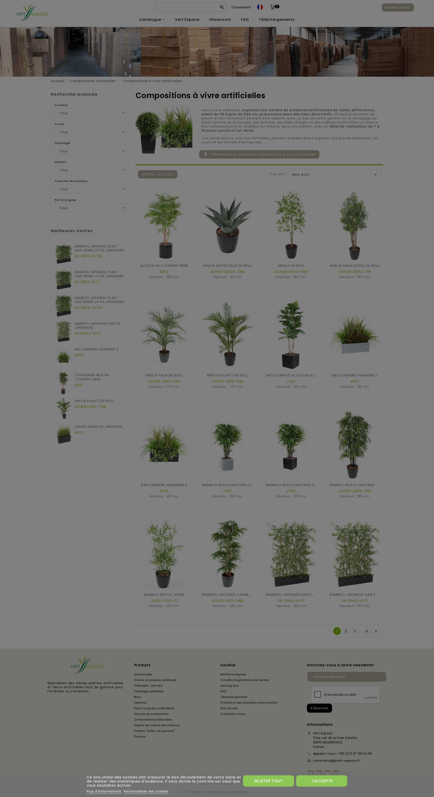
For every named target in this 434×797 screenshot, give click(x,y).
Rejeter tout (269, 781)
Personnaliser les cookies (146, 791)
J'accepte (322, 781)
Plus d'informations (104, 791)
